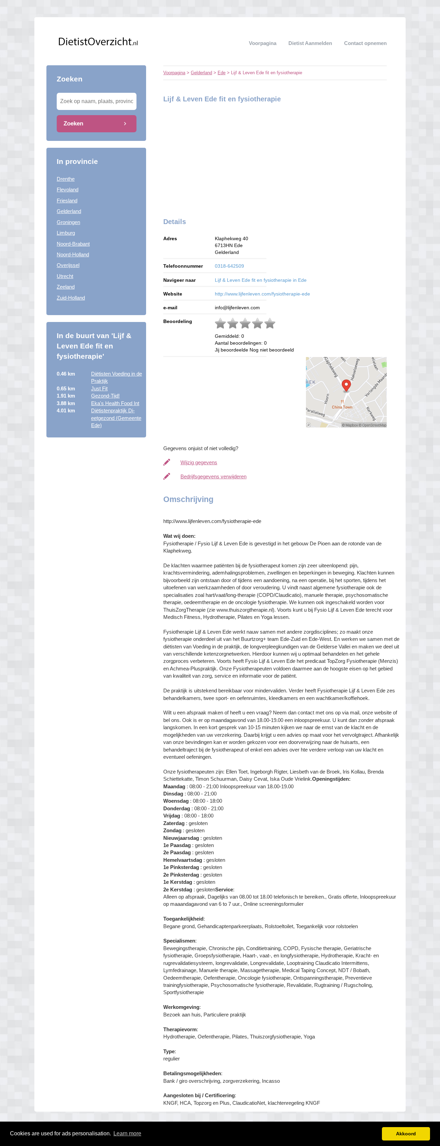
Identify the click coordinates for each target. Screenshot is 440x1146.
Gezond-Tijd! (105, 396)
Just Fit (99, 388)
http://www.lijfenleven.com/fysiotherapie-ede (262, 294)
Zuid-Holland (71, 298)
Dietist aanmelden (310, 43)
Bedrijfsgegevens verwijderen (213, 476)
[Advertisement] (206, 158)
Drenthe (66, 179)
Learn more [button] (127, 1133)
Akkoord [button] (406, 1133)
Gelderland (69, 211)
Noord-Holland (73, 254)
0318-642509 (229, 266)
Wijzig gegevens (198, 462)
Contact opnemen (365, 43)
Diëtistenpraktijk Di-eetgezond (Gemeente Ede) (116, 418)
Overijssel (68, 265)
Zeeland (66, 287)
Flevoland (67, 189)
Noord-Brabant (73, 244)
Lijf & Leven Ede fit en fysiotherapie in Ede (261, 280)
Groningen (68, 222)
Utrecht (65, 276)
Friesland (67, 200)
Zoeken (73, 123)
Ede (222, 72)
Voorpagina (262, 43)
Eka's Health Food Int (115, 403)
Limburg (66, 233)
